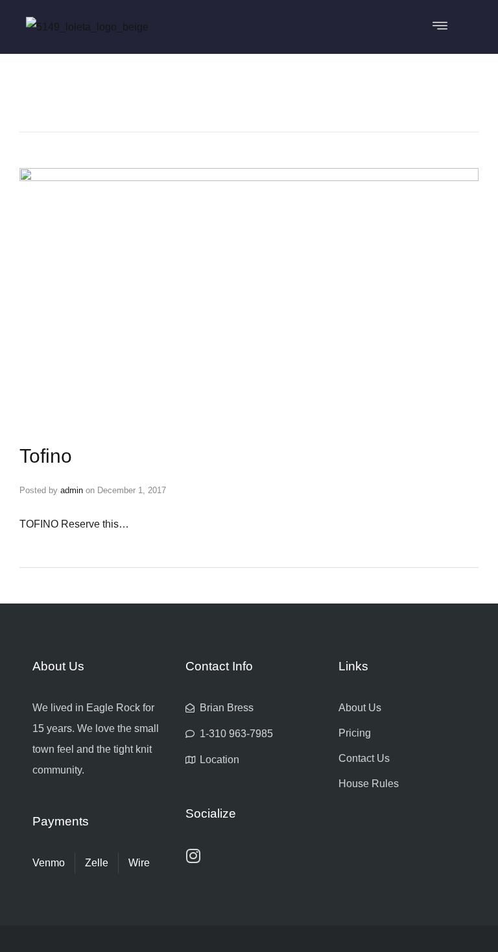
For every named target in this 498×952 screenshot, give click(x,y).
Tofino (45, 456)
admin (71, 490)
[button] (440, 27)
